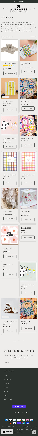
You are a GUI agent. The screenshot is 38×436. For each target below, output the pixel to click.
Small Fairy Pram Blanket (25, 212)
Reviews (6, 391)
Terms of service (20, 429)
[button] (3, 9)
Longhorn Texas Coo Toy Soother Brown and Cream (10, 323)
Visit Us (6, 375)
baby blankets (26, 22)
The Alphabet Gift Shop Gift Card (27, 64)
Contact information (19, 432)
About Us (6, 383)
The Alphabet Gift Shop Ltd (12, 426)
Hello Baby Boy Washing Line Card (27, 285)
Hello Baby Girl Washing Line (9, 139)
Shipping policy (28, 429)
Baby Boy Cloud (25, 321)
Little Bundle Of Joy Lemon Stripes (8, 102)
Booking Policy (8, 399)
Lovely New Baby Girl (27, 138)
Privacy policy (33, 426)
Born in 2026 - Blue (8, 266)
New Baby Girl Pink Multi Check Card (28, 175)
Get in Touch (7, 379)
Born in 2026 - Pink (26, 229)
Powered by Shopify (23, 426)
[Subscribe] (32, 363)
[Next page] (24, 340)
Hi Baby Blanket (7, 211)
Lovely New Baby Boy (27, 102)
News (5, 395)
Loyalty (6, 387)
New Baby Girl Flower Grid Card (9, 249)
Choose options (10, 73)
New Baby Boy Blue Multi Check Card (10, 175)
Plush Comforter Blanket (9, 63)
